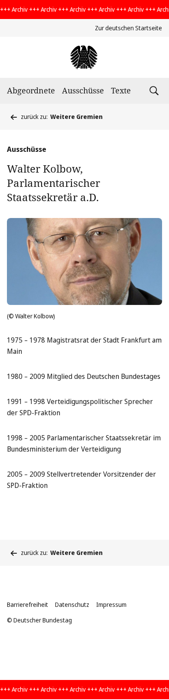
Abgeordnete (31, 90)
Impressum (111, 604)
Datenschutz (72, 604)
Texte (121, 90)
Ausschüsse (83, 90)
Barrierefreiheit (27, 604)
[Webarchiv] (84, 57)
